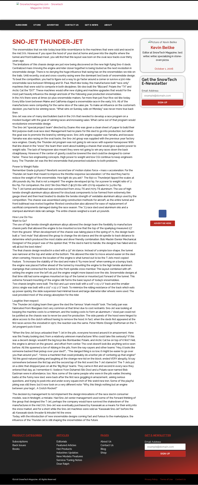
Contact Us (72, 25)
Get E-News (91, 25)
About (108, 25)
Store (37, 25)
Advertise (53, 25)
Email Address (150, 90)
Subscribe (21, 25)
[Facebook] (162, 213)
